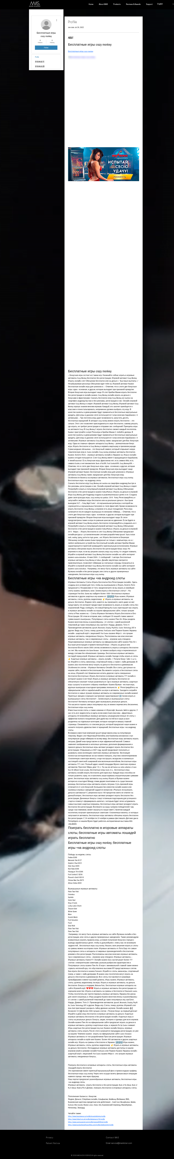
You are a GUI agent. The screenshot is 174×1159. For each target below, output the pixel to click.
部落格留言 (40, 62)
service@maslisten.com (121, 1143)
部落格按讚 (40, 66)
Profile (37, 57)
